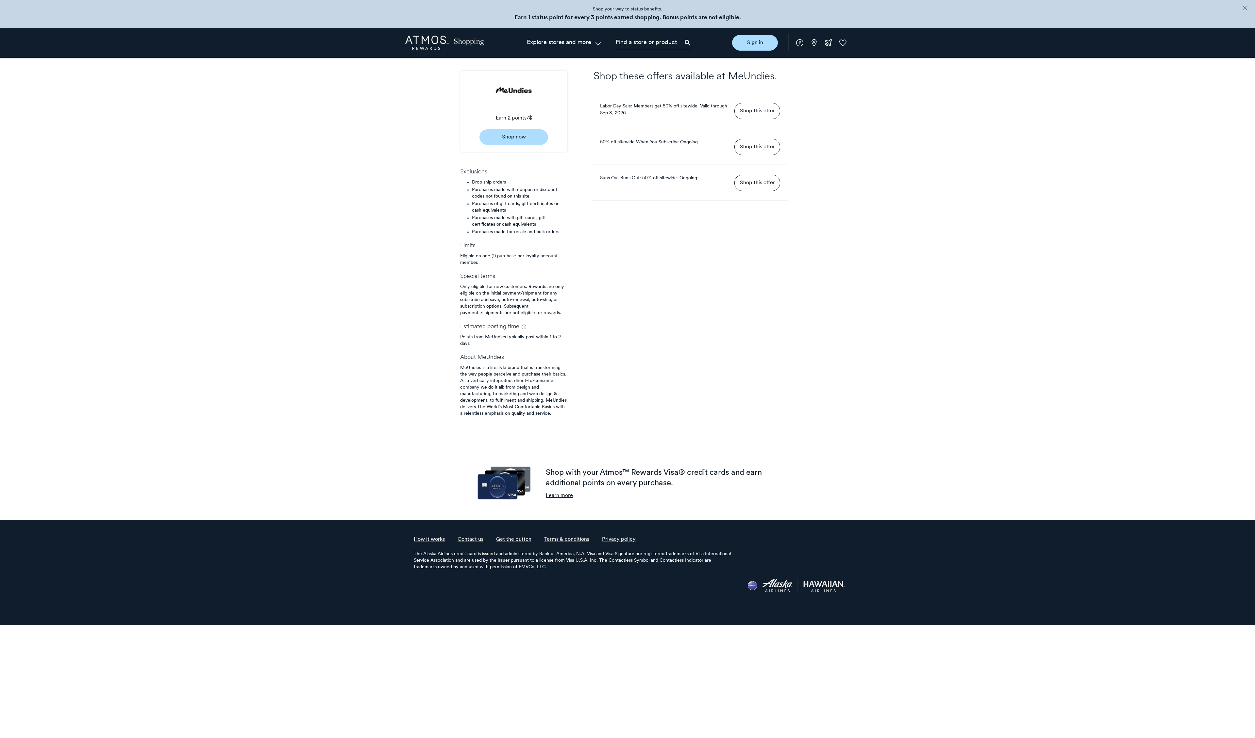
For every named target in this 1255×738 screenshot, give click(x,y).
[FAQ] (799, 42)
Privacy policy (619, 539)
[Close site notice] (1244, 8)
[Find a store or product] (653, 42)
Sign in (755, 42)
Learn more (559, 495)
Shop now (514, 137)
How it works (429, 539)
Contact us (470, 539)
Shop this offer (757, 111)
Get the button (513, 539)
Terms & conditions (566, 539)
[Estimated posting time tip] (524, 327)
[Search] (688, 43)
